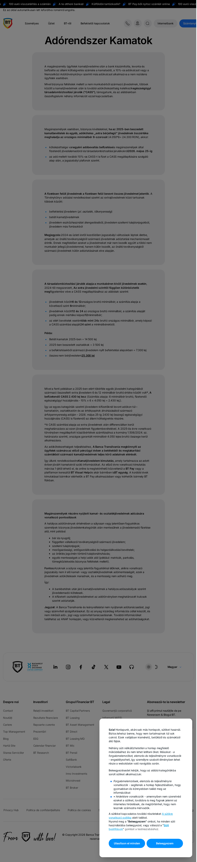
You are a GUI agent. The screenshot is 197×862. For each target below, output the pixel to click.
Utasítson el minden (127, 843)
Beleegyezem (165, 843)
